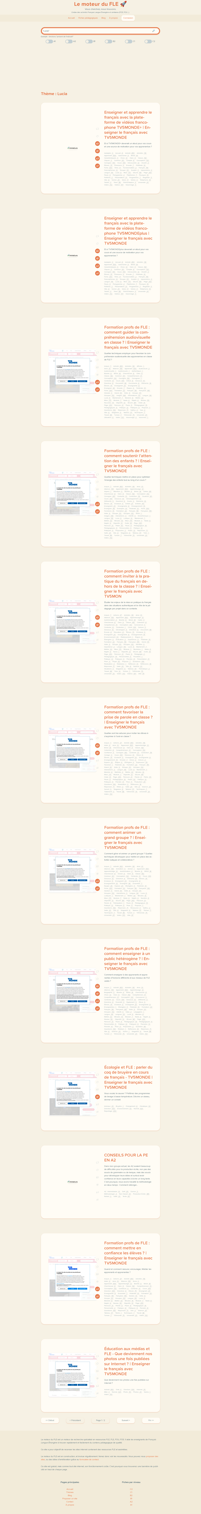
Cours (121, 163)
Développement (133, 499)
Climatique (145, 1106)
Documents (134, 383)
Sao (142, 410)
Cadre (141, 620)
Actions (117, 615)
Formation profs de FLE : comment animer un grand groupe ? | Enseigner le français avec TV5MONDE (127, 838)
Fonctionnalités (129, 168)
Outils (128, 523)
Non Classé (125, 1194)
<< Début (50, 1420)
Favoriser (108, 765)
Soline (126, 1031)
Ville (141, 674)
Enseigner (109, 388)
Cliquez (108, 160)
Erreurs (142, 760)
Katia (128, 1012)
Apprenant (110, 155)
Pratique (123, 408)
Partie (119, 526)
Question (141, 1026)
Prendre (131, 659)
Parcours (118, 405)
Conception (143, 160)
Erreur (133, 760)
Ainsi (107, 368)
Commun (119, 160)
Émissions (119, 165)
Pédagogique (140, 405)
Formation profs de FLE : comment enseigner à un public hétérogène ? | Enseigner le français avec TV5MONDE (127, 959)
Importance (109, 647)
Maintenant (117, 398)
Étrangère (108, 639)
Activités (141, 153)
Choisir (121, 874)
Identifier (140, 644)
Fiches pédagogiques (88, 18)
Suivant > (126, 1420)
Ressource (136, 908)
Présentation (121, 177)
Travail (108, 415)
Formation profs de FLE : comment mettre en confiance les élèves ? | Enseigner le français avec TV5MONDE (128, 1253)
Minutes (118, 521)
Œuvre (137, 173)
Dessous (140, 381)
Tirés (146, 533)
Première (145, 1024)
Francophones (110, 170)
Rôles (120, 787)
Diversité (120, 1002)
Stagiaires (116, 412)
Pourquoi (143, 175)
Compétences (110, 625)
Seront (107, 789)
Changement (131, 1106)
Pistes (131, 779)
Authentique (137, 371)
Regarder (147, 177)
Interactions (121, 516)
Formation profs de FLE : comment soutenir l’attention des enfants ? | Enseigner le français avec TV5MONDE (128, 461)
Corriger (108, 755)
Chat (118, 1389)
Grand (118, 393)
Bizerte (107, 373)
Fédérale (140, 165)
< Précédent (75, 1420)
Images (121, 395)
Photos (137, 1392)
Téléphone (145, 180)
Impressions (146, 170)
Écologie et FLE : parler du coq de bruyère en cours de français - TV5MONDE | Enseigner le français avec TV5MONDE (128, 1077)
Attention (117, 491)
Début (129, 381)
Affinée (140, 366)
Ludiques (108, 896)
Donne (134, 1191)
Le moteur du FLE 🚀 (100, 4)
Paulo (107, 175)
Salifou (134, 410)
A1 (97, 165)
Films (118, 168)
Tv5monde (129, 415)
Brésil (134, 155)
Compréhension (134, 376)
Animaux (108, 1106)
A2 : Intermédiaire (112, 1191)
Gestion (108, 891)
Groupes (109, 395)
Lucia (118, 173)
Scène (115, 180)
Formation (120, 390)
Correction (134, 496)
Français (143, 168)
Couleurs (147, 496)
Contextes (120, 627)
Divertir (145, 163)
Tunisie (117, 415)
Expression (141, 762)
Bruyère (119, 1106)
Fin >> (151, 1420)
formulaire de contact (89, 1460)
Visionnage (131, 185)
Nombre (145, 898)
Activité (129, 153)
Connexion (128, 18)
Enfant (129, 504)
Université (143, 182)
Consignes (136, 378)
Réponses (123, 410)
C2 (97, 128)
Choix (124, 158)
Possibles (137, 657)
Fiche (108, 168)
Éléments (146, 383)
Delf (125, 1191)
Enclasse (118, 504)
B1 (97, 151)
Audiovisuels (123, 371)
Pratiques (135, 408)
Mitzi (106, 1392)
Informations (134, 395)
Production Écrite (141, 1194)
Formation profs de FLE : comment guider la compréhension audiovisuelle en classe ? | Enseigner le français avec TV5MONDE (128, 337)
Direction (109, 1109)
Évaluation (121, 639)
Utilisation (108, 417)
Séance (137, 666)
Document (121, 383)
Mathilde (119, 772)
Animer (131, 869)
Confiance (109, 753)
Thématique (144, 669)
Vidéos (119, 185)
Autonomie (123, 155)
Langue (108, 173)
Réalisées (121, 664)
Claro (133, 158)
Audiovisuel (144, 368)
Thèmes (70, 1492)
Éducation (119, 632)
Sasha (147, 1392)
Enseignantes (110, 1007)
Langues (120, 1014)
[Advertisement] (100, 63)
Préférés (108, 177)
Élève (140, 755)
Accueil (71, 18)
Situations (109, 669)
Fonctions (109, 511)
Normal (138, 1109)
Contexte (109, 381)
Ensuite (130, 165)
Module (117, 400)
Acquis (107, 366)
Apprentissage (136, 489)
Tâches (147, 910)
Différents (108, 501)
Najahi (135, 400)
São (106, 180)
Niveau (145, 400)
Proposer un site (69, 1499)
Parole (138, 777)
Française (144, 390)
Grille (127, 393)
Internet (141, 1389)
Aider (107, 745)
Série (125, 180)
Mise (127, 173)
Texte (126, 1196)
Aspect (107, 491)
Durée (130, 501)
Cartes (147, 491)
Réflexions (146, 664)
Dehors (142, 627)
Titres (117, 182)
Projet (116, 661)
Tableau (127, 412)
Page (147, 173)
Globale (108, 393)
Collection (141, 622)
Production (139, 782)
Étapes (130, 388)
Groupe (124, 170)
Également (131, 1002)
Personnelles (125, 528)
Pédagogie (139, 654)
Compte (130, 160)
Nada (126, 400)
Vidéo (108, 185)
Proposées (121, 530)
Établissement (127, 637)
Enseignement (138, 506)
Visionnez (143, 417)
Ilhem (138, 513)
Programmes (134, 177)
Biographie (109, 992)
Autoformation (110, 620)
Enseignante (133, 386)
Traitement (109, 792)
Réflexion (133, 664)
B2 (97, 143)
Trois (117, 671)
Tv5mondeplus (129, 182)
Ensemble (137, 883)
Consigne (109, 163)
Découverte (133, 163)
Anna (136, 1281)
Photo (127, 1392)
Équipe (108, 886)
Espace (108, 762)
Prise (107, 661)
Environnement (111, 637)
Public (131, 530)
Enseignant (120, 386)
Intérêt (132, 516)
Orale (141, 403)
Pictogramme (118, 175)
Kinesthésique (144, 516)
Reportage (110, 1111)
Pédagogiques (110, 408)
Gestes (133, 1296)
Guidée (135, 170)
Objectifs (120, 403)
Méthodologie (110, 1194)
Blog (103, 18)
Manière (129, 398)
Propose (146, 408)
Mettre (139, 398)
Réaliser (122, 1029)
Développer (121, 630)
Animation (120, 869)
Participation (118, 903)
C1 (97, 136)
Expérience (133, 639)
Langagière (139, 1012)
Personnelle (109, 1308)
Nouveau (109, 403)
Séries (134, 180)
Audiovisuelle (110, 371)
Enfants (139, 504)
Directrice (108, 383)
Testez (107, 182)
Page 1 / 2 (100, 1420)
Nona (116, 652)
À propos (113, 18)
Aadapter (108, 153)
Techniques (139, 412)
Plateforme (132, 175)
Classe (142, 158)
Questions (110, 410)
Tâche (118, 1313)
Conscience (139, 625)
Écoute (107, 632)
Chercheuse (128, 373)
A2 (97, 158)
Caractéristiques (111, 158)
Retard (107, 1196)
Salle (107, 533)
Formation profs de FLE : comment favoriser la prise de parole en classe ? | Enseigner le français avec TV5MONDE (128, 717)
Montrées (138, 649)
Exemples (122, 508)
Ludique (128, 518)
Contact (69, 1502)
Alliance (117, 368)
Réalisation (109, 664)
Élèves (108, 165)
